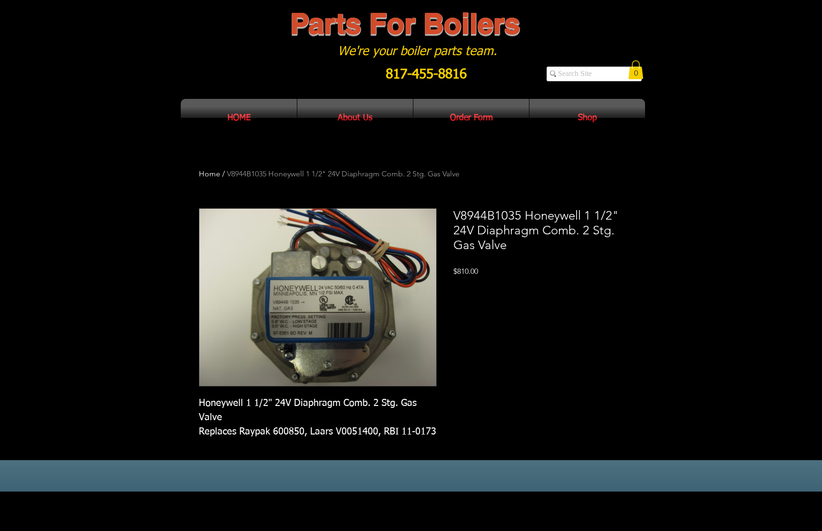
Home (209, 173)
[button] (636, 69)
